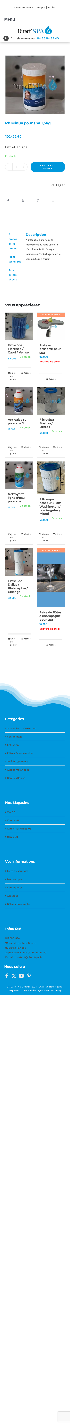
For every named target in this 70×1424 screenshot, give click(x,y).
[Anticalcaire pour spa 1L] (19, 401)
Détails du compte (18, 904)
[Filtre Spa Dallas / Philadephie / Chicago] (19, 562)
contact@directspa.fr (29, 957)
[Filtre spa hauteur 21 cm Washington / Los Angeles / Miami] (51, 477)
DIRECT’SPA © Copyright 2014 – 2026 (25, 987)
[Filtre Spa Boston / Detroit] (51, 401)
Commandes (14, 887)
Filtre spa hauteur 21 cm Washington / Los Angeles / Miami (50, 506)
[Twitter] (14, 976)
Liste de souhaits (17, 871)
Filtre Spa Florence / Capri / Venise (18, 348)
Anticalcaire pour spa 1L (17, 421)
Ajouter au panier (47, 167)
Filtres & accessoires (20, 753)
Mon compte (14, 879)
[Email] (53, 200)
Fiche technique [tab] (15, 259)
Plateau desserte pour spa (50, 349)
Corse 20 (12, 836)
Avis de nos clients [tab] (13, 275)
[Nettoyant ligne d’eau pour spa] (19, 475)
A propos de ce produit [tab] (13, 241)
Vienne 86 (13, 820)
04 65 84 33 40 (48, 38)
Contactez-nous (24, 7)
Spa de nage (14, 736)
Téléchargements (17, 761)
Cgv (10, 990)
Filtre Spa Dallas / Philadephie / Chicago (18, 586)
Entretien (13, 744)
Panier (51, 7)
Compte (40, 7)
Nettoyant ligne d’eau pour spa (16, 497)
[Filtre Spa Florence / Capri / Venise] (19, 326)
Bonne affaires (16, 778)
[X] (23, 200)
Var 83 (11, 812)
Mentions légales (54, 987)
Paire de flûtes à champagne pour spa (50, 616)
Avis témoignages (18, 769)
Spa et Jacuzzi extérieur (22, 728)
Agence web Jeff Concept (50, 990)
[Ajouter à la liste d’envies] (8, 314)
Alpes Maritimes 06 (19, 828)
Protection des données (24, 990)
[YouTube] (21, 976)
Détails (27, 373)
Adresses (12, 895)
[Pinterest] (38, 200)
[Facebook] (8, 200)
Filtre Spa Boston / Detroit (46, 423)
